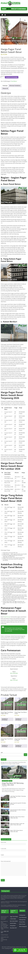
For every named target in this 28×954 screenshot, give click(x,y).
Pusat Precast (7, 617)
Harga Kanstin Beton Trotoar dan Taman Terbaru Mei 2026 (17, 824)
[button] (25, 20)
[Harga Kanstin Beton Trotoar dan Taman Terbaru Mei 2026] (5, 823)
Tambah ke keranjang (11, 77)
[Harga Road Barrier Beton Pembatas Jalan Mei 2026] (5, 809)
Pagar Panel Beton (14, 916)
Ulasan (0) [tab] (5, 88)
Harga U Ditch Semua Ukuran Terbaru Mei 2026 (16, 831)
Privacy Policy (22, 922)
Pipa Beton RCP (13, 927)
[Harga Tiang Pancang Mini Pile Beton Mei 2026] (5, 802)
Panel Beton (14, 81)
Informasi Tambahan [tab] (14, 85)
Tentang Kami (22, 915)
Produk (10, 780)
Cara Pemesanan (23, 917)
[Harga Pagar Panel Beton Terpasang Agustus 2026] (5, 795)
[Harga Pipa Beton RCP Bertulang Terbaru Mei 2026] (14, 766)
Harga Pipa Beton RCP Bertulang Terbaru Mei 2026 (12, 784)
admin (6, 786)
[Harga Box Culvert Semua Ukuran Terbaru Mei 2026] (5, 816)
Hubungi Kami (22, 919)
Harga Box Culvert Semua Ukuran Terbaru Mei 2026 (17, 817)
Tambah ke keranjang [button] (5, 719)
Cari (2, 752)
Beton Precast (5, 780)
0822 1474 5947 (14, 680)
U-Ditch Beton (13, 918)
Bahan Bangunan (23, 926)
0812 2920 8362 (14, 673)
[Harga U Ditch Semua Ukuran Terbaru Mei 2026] (5, 829)
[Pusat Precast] (2, 14)
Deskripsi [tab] (5, 85)
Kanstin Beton (13, 923)
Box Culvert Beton (14, 921)
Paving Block (12, 925)
